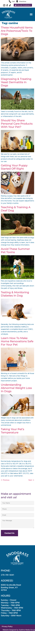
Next (31, 480)
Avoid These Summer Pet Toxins (15, 250)
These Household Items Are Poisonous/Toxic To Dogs (17, 31)
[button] (31, 14)
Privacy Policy (7, 626)
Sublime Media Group (27, 630)
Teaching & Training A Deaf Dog (15, 209)
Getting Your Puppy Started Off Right (14, 167)
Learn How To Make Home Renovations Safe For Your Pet (17, 341)
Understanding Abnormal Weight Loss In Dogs (16, 388)
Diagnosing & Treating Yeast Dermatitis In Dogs (16, 82)
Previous (5, 480)
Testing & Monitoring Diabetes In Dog (15, 294)
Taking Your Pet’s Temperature (12, 431)
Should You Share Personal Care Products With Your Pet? (17, 124)
